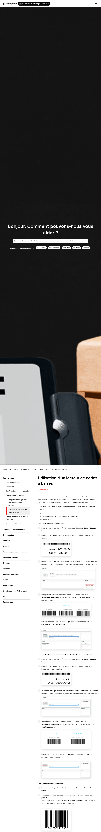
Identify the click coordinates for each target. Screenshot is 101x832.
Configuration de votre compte (17, 491)
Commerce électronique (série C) (34, 4)
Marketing (7, 569)
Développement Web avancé (15, 591)
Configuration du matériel (60, 469)
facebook (76, 247)
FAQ (5, 597)
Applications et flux (11, 574)
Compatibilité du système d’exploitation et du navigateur (17, 502)
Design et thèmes (10, 557)
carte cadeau (41, 247)
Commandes (8, 535)
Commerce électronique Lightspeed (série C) (19, 469)
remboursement (54, 247)
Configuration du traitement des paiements (17, 518)
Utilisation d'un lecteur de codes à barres (17, 511)
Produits (6, 541)
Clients (6, 546)
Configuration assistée (14, 482)
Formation (10, 486)
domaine (86, 247)
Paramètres (8, 585)
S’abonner (43, 489)
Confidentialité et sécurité (15, 524)
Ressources (8, 602)
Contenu (6, 563)
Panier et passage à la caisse (15, 552)
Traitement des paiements (14, 529)
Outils (5, 580)
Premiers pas (43, 469)
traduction (66, 247)
